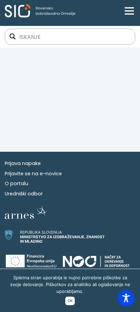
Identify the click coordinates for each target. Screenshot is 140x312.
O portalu (16, 183)
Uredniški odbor (24, 193)
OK (70, 300)
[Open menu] (129, 10)
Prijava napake (23, 163)
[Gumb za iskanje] (12, 36)
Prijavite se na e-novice (33, 173)
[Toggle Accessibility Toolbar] (126, 298)
